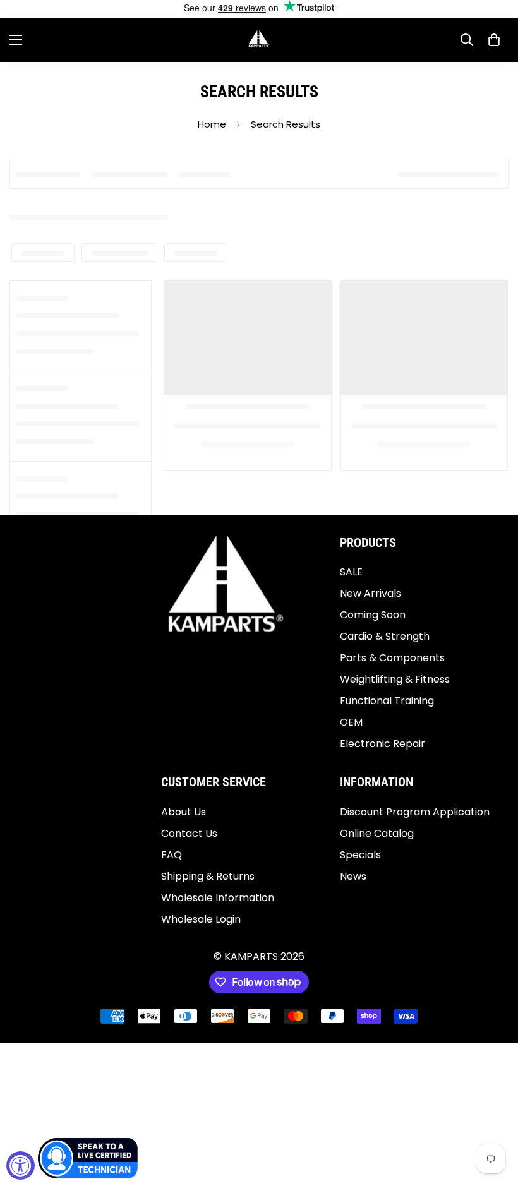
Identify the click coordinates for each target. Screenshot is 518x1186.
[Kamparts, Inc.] (259, 40)
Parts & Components (392, 657)
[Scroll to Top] (493, 1117)
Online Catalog (377, 833)
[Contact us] (88, 1158)
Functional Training (387, 700)
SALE (351, 572)
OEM (351, 722)
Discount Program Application (415, 812)
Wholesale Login (201, 919)
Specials (360, 855)
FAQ (171, 855)
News (353, 876)
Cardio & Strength (385, 636)
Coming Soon (373, 615)
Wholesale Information (217, 897)
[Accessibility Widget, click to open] (20, 1165)
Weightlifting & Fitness (395, 679)
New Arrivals (370, 593)
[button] (494, 39)
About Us (183, 812)
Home (212, 124)
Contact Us (189, 833)
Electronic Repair (382, 743)
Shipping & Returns (208, 876)
